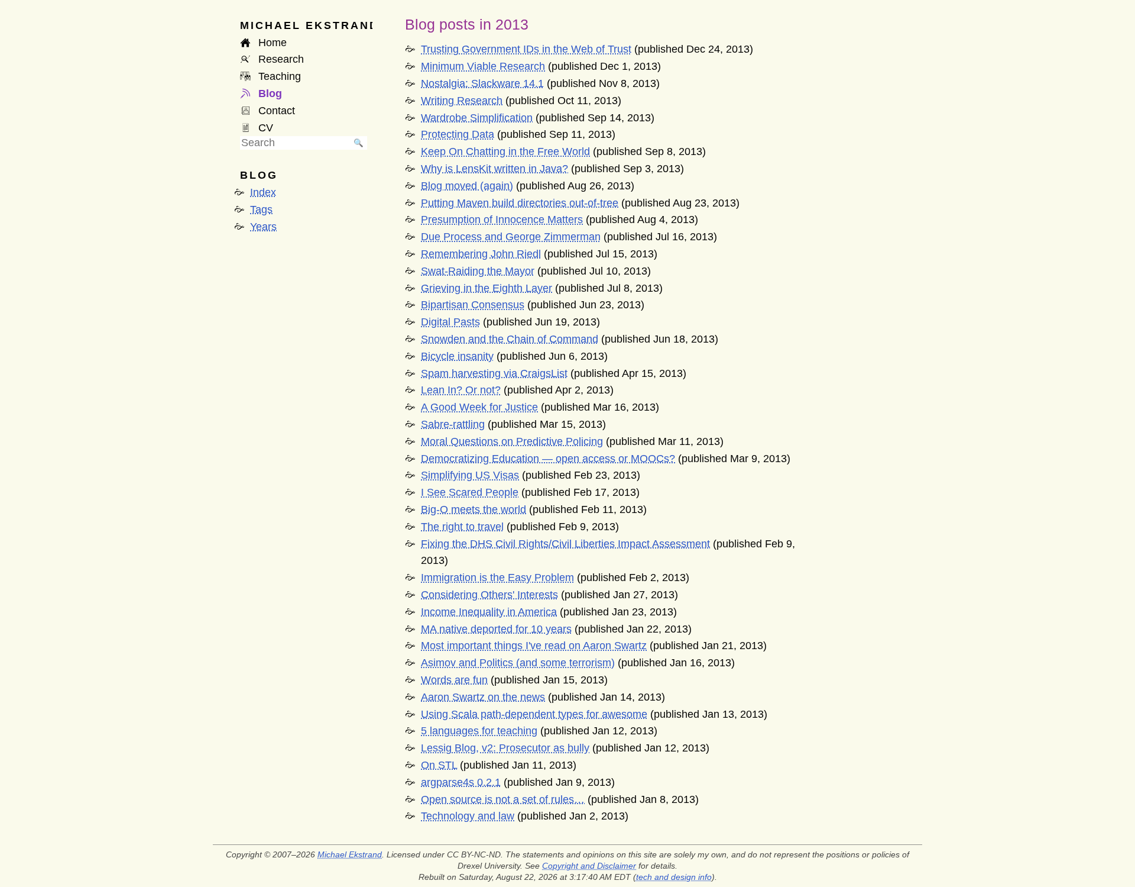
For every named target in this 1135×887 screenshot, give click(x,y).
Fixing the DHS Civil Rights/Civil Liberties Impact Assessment (565, 544)
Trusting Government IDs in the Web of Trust (526, 49)
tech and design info (674, 877)
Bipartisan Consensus (472, 305)
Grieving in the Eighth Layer (486, 288)
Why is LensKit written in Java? (494, 169)
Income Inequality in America (489, 612)
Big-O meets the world (473, 509)
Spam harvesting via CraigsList (494, 373)
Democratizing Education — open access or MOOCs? (548, 459)
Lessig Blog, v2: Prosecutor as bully (505, 748)
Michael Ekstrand (349, 854)
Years (263, 227)
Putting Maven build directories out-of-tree (519, 203)
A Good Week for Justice (479, 407)
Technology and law (467, 816)
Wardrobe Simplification (477, 118)
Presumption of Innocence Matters (502, 219)
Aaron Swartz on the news (483, 697)
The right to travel (462, 527)
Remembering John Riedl (481, 254)
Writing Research (461, 101)
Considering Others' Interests (489, 595)
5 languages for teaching (479, 731)
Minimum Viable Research (483, 66)
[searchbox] (295, 143)
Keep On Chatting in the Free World (505, 151)
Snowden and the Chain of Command (509, 339)
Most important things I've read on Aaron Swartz (534, 645)
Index (263, 192)
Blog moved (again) (467, 186)
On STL (439, 765)
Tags (261, 209)
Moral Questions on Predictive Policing (512, 441)
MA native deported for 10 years (496, 629)
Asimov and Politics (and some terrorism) (518, 663)
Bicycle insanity (457, 356)
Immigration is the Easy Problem (497, 577)
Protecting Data (457, 134)
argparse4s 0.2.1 (461, 782)
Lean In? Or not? (461, 390)
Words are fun (454, 680)
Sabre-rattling (453, 424)
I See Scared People (469, 492)
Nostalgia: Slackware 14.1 (482, 83)
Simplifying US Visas (470, 475)
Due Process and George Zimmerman (511, 237)
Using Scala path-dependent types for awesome (534, 714)
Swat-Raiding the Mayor (477, 271)
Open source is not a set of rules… (503, 799)
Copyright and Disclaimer (589, 865)
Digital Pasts (450, 322)
